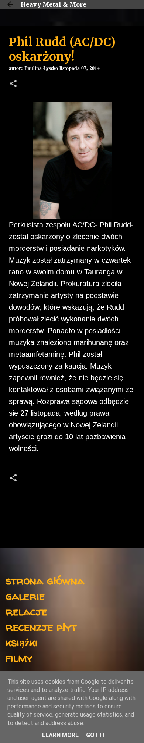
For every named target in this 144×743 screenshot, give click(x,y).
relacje (26, 611)
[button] (13, 84)
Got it (95, 735)
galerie (25, 595)
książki (22, 642)
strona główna (45, 580)
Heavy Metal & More (53, 4)
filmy (19, 657)
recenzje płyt (41, 626)
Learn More (60, 735)
